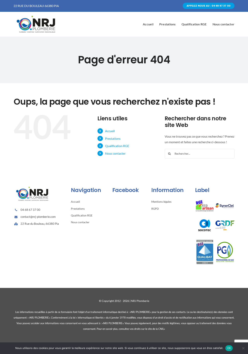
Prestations (113, 138)
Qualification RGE (117, 146)
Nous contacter (115, 153)
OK (229, 348)
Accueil (110, 131)
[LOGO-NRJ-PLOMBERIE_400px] (37, 15)
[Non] (243, 348)
